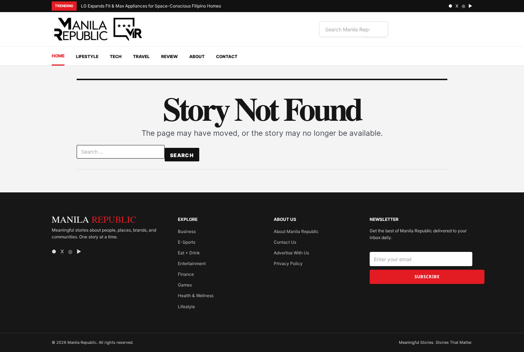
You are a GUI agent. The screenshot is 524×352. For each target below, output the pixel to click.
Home (58, 55)
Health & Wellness (196, 295)
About (197, 56)
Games (185, 285)
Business (187, 231)
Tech (116, 56)
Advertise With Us (291, 252)
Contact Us (285, 242)
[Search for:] (121, 153)
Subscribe (427, 277)
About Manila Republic (296, 231)
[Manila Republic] (98, 29)
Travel (141, 56)
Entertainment (192, 263)
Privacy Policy (288, 263)
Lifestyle (87, 56)
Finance (186, 274)
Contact (226, 56)
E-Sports (186, 242)
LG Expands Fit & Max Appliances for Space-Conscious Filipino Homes (151, 6)
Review (169, 56)
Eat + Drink (189, 252)
